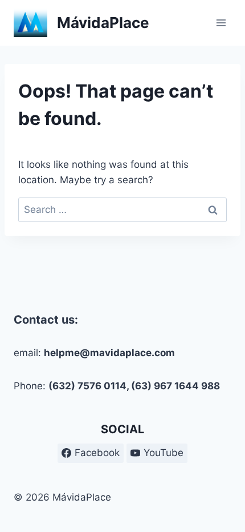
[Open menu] (220, 22)
